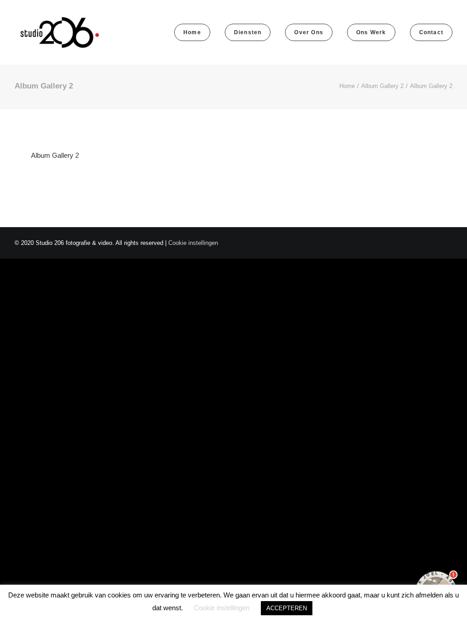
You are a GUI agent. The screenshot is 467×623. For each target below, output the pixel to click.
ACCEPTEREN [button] (286, 608)
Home (347, 86)
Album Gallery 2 (382, 86)
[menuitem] (195, 32)
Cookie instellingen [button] (193, 242)
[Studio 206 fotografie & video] (60, 32)
